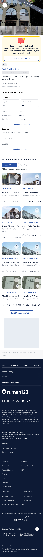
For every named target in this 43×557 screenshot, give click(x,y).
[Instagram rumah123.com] (12, 401)
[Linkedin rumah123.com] (23, 401)
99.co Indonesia (27, 496)
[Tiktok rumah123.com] (29, 401)
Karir (3, 478)
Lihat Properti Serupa (21, 58)
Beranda (4, 352)
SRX (23, 504)
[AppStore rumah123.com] (9, 534)
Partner (4, 474)
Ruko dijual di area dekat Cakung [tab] (15, 365)
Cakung (4, 355)
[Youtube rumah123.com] (17, 401)
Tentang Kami (6, 466)
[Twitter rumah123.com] (8, 401)
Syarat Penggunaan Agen (10, 504)
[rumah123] (21, 392)
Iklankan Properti (27, 466)
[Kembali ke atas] (37, 529)
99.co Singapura (27, 500)
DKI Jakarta (22, 352)
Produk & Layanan (8, 470)
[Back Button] (4, 5)
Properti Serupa (9, 165)
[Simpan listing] (16, 176)
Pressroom (5, 482)
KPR (23, 470)
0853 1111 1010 (22, 438)
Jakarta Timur (32, 352)
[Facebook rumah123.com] (3, 401)
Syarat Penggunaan (8, 500)
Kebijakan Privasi (7, 496)
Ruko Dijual (12, 352)
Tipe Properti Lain (27, 165)
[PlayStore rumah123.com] (26, 534)
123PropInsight (7, 486)
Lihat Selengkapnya (20, 313)
